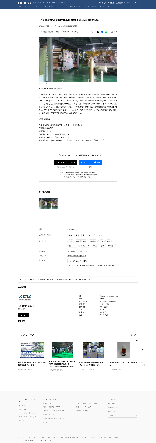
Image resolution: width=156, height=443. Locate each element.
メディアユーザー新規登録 (90, 162)
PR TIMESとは (23, 405)
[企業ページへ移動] (25, 298)
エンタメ (52, 7)
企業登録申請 (120, 3)
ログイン (130, 3)
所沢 (101, 241)
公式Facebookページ (114, 403)
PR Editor (45, 422)
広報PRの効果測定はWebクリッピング (54, 418)
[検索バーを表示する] (136, 2)
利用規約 (55, 437)
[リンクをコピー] (115, 31)
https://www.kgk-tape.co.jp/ (76, 256)
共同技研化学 (81, 241)
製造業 (95, 246)
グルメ (101, 7)
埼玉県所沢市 (72, 251)
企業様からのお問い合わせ (90, 437)
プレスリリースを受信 (106, 3)
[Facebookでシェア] (102, 31)
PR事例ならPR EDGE (82, 411)
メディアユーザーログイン (65, 162)
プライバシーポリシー (32, 437)
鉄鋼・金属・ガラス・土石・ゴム (88, 235)
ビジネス (94, 7)
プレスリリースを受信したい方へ (28, 413)
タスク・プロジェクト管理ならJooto (86, 403)
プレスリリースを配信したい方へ (28, 417)
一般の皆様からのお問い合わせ (109, 437)
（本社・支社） (83, 251)
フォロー (24, 315)
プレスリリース (32, 279)
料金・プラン (22, 409)
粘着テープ (73, 246)
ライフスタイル (84, 7)
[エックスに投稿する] (98, 31)
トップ (22, 279)
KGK (70, 241)
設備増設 (93, 241)
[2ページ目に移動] (137, 340)
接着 (102, 246)
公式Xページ (111, 412)
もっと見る (134, 335)
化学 (70, 235)
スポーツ (109, 7)
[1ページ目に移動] (136, 340)
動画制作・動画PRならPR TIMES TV (53, 407)
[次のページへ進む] (143, 350)
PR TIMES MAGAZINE (49, 414)
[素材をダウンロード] (112, 31)
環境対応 (111, 246)
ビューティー (61, 7)
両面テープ (85, 246)
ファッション (72, 7)
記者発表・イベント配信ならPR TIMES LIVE (55, 411)
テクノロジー (27, 7)
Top (19, 7)
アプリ (44, 7)
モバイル (37, 7)
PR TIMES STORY (48, 403)
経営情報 (72, 229)
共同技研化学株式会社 (47, 279)
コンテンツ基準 (45, 437)
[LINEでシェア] (106, 31)
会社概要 (21, 437)
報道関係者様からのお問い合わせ (70, 437)
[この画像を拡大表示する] (48, 203)
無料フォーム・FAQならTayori (85, 407)
